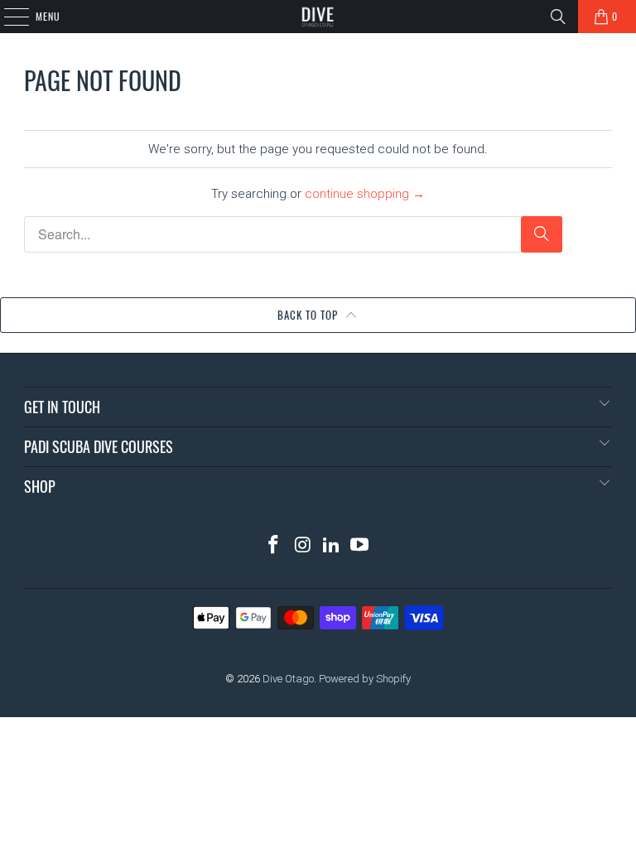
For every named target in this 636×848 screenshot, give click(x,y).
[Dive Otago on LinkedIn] (332, 546)
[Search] (558, 16)
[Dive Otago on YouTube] (360, 546)
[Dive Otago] (318, 16)
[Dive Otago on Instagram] (303, 546)
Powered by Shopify (365, 678)
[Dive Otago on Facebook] (274, 546)
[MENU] (7, 16)
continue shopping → (365, 193)
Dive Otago (288, 678)
